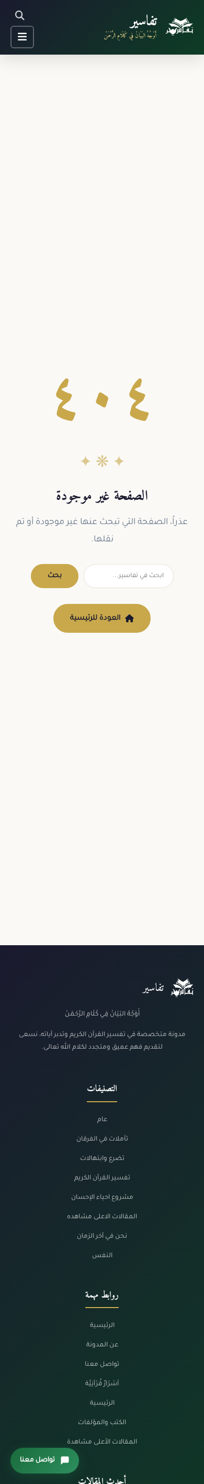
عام (102, 1120)
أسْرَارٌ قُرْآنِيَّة (102, 1384)
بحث (55, 576)
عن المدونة (102, 1345)
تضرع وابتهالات (102, 1159)
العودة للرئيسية (95, 618)
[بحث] (20, 16)
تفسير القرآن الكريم (102, 1178)
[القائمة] (22, 37)
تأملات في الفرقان (102, 1139)
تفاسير (143, 21)
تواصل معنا (102, 1364)
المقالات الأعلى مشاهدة (102, 1442)
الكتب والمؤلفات (102, 1423)
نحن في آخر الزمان (102, 1236)
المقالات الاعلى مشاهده (102, 1217)
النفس (102, 1256)
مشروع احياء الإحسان (102, 1197)
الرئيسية (102, 1326)
